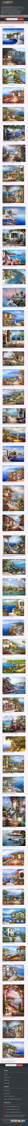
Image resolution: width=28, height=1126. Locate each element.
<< (3, 26)
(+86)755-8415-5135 (12, 1109)
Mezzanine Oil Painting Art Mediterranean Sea (13, 424)
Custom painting (9, 1096)
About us (7, 1090)
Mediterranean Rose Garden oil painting (12, 162)
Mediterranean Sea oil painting (9, 65)
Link (26, 1119)
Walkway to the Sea (7, 712)
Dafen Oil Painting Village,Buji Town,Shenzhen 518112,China (15, 1115)
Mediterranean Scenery (8, 45)
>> (13, 26)
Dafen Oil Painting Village (12, 1099)
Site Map (14, 1119)
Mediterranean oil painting (8, 122)
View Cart (7, 1077)
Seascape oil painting (7, 285)
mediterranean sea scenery (9, 226)
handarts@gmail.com (13, 1106)
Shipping (7, 1083)
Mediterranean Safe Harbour (9, 694)
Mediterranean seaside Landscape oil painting (13, 307)
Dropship (7, 1093)
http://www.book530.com (14, 1112)
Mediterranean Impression (9, 84)
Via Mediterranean (7, 531)
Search (21, 19)
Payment (6, 1080)
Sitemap (18, 1119)
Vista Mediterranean (7, 182)
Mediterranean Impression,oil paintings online (13, 866)
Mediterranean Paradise (8, 616)
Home (3, 16)
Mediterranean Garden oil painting (10, 142)
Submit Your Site (6, 1120)
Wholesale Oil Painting (6, 1119)
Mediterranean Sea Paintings (9, 793)
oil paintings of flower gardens (9, 827)
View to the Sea (6, 203)
